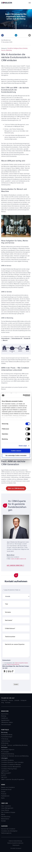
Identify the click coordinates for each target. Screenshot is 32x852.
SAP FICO (4, 777)
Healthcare (4, 718)
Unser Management (7, 808)
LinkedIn (16, 700)
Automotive (4, 714)
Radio (3, 798)
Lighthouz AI (5, 771)
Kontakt (3, 821)
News (21, 48)
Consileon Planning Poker (9, 769)
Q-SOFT (3, 775)
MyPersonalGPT (6, 773)
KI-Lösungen (5, 752)
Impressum (16, 845)
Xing (2, 702)
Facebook (4, 700)
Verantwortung (5, 816)
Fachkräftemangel (6, 737)
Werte (3, 814)
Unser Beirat (5, 810)
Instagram (24, 700)
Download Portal (6, 789)
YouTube (7, 702)
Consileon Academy (7, 760)
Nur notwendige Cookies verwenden (16, 455)
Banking (3, 716)
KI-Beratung (4, 743)
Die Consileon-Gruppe (8, 812)
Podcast (3, 794)
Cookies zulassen (16, 450)
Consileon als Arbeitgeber (9, 831)
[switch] (27, 429)
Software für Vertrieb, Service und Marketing (14, 756)
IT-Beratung (4, 739)
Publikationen (5, 796)
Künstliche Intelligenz (13, 48)
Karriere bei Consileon (8, 829)
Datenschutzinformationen (15, 843)
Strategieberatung (6, 734)
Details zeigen (23, 445)
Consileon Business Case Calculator (12, 762)
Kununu (11, 700)
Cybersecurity (5, 741)
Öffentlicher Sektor (7, 722)
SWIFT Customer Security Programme (12, 779)
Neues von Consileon (8, 787)
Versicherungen (6, 724)
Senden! (16, 684)
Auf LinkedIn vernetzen (15, 565)
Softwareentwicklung (7, 754)
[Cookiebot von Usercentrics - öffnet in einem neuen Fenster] (23, 395)
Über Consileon (6, 806)
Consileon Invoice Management (11, 766)
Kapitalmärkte (5, 720)
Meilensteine (5, 819)
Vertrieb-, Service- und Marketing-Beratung (14, 745)
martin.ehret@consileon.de (18, 559)
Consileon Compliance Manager (11, 764)
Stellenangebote (6, 833)
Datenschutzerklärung (13, 664)
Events (3, 791)
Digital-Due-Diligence (7, 749)
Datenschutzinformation (21, 663)
